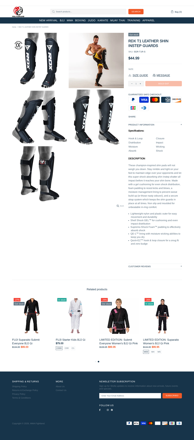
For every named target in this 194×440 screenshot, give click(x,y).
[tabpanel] (119, 325)
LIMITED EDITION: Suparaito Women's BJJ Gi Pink (161, 341)
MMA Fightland (18, 11)
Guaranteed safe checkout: (145, 94)
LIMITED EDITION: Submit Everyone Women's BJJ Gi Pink (118, 341)
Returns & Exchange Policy (25, 390)
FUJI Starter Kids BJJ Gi (70, 339)
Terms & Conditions (21, 398)
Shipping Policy (19, 386)
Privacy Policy (18, 394)
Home (14, 27)
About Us (60, 386)
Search (136, 11)
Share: (132, 116)
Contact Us (61, 390)
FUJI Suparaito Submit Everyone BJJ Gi (26, 341)
